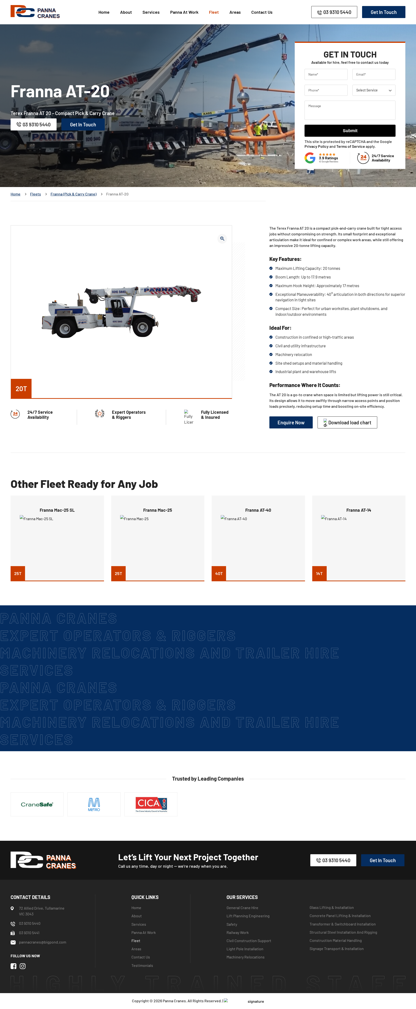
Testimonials (142, 965)
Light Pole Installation (245, 948)
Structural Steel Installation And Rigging (343, 932)
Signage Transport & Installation (337, 948)
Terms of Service (350, 146)
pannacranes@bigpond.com (42, 942)
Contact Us (262, 12)
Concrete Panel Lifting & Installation (340, 915)
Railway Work (238, 932)
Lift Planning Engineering (248, 915)
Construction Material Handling (336, 940)
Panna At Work (184, 12)
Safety (232, 924)
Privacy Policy (317, 146)
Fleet (214, 12)
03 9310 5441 (29, 932)
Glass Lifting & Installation (332, 907)
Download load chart (349, 422)
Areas (235, 12)
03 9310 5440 (337, 12)
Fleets (35, 194)
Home (104, 12)
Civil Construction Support (249, 940)
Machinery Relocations (246, 957)
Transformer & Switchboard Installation (343, 923)
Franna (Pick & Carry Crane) (74, 194)
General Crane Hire (242, 907)
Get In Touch (384, 12)
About (126, 12)
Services (151, 12)
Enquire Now (291, 422)
